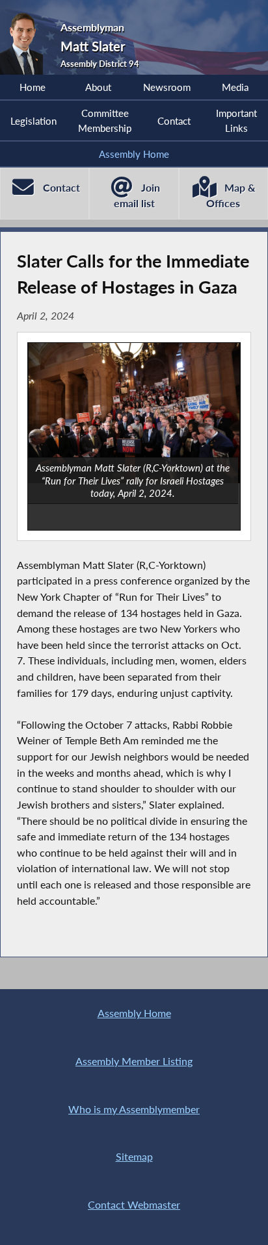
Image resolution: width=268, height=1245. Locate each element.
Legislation (33, 121)
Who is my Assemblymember (134, 1109)
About (98, 87)
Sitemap (134, 1156)
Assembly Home (134, 154)
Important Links (236, 120)
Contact (174, 121)
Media (235, 87)
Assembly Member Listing (134, 1061)
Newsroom (167, 87)
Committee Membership (104, 120)
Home (33, 87)
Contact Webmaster (134, 1204)
